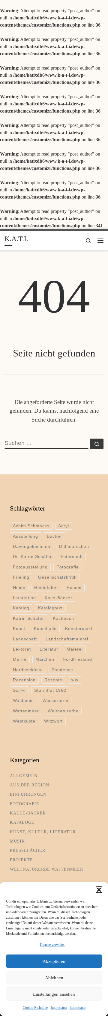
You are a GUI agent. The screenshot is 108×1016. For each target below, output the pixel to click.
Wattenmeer (26, 710)
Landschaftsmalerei (67, 639)
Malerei (75, 649)
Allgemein (24, 775)
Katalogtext (50, 607)
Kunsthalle (45, 628)
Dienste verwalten (52, 945)
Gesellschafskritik (57, 577)
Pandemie (62, 669)
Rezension (24, 679)
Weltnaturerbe (63, 710)
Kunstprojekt (78, 628)
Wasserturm (55, 700)
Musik (17, 841)
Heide (19, 587)
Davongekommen (31, 546)
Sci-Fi (19, 690)
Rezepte (53, 679)
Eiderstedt (72, 556)
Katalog (21, 607)
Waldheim (23, 700)
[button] (99, 890)
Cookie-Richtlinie (35, 1008)
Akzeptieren (54, 961)
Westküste (24, 721)
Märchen (44, 659)
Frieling (21, 577)
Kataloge (22, 822)
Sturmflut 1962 (50, 690)
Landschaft (25, 639)
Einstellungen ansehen (54, 994)
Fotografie (67, 567)
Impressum (59, 1008)
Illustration (24, 597)
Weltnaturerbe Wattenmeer (46, 869)
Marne (20, 659)
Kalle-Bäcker (58, 597)
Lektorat (22, 649)
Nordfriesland (77, 659)
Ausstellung (25, 536)
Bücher (54, 536)
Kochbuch (63, 618)
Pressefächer (27, 850)
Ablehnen (54, 977)
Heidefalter (46, 587)
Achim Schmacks (31, 525)
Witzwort (53, 721)
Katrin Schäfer (28, 618)
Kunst (19, 628)
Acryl (63, 525)
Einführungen (28, 794)
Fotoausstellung (30, 567)
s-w (74, 679)
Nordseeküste (28, 669)
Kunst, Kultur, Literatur (43, 831)
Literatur (49, 649)
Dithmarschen (74, 546)
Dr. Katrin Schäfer (32, 556)
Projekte (21, 859)
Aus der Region (29, 785)
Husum (74, 587)
